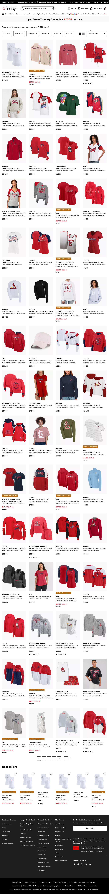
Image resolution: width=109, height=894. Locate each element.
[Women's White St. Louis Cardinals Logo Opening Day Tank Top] (68, 242)
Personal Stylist (42, 847)
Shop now (77, 19)
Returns (4, 839)
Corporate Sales (60, 827)
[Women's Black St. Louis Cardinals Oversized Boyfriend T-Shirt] (95, 674)
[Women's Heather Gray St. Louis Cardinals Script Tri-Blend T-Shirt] (14, 723)
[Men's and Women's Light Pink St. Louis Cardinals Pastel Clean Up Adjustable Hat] (41, 340)
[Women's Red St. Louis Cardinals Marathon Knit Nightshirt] (41, 385)
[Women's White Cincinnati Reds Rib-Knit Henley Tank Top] (9, 781)
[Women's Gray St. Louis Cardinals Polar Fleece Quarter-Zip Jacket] (68, 723)
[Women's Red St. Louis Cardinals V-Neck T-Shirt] (68, 148)
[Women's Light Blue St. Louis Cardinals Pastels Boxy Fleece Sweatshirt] (95, 291)
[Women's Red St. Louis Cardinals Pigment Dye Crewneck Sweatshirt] (68, 54)
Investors (58, 835)
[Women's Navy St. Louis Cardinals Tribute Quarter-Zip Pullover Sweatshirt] (68, 385)
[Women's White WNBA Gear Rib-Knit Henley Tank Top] (45, 781)
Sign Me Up (90, 828)
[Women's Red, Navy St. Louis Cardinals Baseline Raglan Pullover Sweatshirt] (41, 479)
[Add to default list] (15, 774)
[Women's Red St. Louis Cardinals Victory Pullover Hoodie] (95, 528)
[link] (14, 76)
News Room (59, 849)
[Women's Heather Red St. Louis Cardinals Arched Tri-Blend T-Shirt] (41, 576)
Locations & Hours (43, 827)
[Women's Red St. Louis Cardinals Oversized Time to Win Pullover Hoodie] (95, 340)
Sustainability (59, 857)
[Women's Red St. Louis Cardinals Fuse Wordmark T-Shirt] (68, 193)
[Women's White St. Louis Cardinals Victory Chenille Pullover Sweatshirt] (14, 291)
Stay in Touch (42, 851)
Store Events (41, 854)
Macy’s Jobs (59, 845)
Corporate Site (59, 831)
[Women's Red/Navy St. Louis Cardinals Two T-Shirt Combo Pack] (14, 479)
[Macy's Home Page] (9, 8)
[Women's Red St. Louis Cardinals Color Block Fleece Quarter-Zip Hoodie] (68, 528)
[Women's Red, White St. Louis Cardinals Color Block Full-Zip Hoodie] (95, 723)
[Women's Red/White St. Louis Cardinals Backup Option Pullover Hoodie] (41, 674)
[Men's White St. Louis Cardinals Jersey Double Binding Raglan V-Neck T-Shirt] (41, 103)
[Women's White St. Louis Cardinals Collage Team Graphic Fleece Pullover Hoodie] (68, 291)
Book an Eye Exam (43, 862)
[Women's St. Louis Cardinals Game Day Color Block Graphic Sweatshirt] (41, 148)
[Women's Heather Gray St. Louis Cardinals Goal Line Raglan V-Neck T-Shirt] (14, 193)
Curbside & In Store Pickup (46, 824)
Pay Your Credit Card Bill (27, 845)
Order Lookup (6, 831)
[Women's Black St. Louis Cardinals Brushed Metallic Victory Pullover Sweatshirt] (41, 291)
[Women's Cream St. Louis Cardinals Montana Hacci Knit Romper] (41, 723)
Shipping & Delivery (8, 843)
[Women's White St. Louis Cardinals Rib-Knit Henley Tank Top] (14, 54)
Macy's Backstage (43, 835)
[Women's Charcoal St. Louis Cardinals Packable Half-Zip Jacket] (14, 576)
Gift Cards (23, 833)
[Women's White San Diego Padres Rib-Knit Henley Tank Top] (99, 781)
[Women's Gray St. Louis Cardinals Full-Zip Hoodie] (95, 625)
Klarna (4, 827)
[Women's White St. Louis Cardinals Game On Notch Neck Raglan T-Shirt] (95, 148)
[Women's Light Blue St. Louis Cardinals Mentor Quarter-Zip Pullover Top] (95, 479)
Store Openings (42, 858)
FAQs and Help (6, 824)
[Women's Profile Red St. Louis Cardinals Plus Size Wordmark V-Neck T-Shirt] (95, 242)
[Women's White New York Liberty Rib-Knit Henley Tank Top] (81, 781)
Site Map (58, 853)
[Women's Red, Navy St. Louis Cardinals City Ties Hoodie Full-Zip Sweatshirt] (14, 674)
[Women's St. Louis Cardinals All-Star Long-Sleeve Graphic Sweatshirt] (14, 103)
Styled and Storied (61, 860)
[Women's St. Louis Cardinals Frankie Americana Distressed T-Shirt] (14, 242)
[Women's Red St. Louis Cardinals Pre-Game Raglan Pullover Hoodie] (14, 625)
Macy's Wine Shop (43, 843)
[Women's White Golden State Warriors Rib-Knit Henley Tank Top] (27, 781)
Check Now (98, 851)
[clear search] (53, 8)
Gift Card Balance (25, 837)
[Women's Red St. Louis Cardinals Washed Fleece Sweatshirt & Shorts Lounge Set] (41, 528)
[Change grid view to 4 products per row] (80, 34)
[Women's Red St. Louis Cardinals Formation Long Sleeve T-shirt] (14, 528)
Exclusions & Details (87, 851)
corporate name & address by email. (88, 889)
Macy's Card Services (26, 841)
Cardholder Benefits (26, 830)
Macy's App (41, 831)
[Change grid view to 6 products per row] (83, 34)
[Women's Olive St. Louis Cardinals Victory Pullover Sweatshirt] (68, 430)
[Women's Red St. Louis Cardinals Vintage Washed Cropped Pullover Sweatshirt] (14, 385)
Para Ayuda (5, 835)
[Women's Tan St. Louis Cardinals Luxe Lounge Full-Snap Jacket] (41, 54)
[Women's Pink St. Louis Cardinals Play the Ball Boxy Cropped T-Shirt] (41, 430)
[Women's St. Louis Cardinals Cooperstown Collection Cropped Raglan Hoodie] (95, 103)
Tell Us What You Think (44, 866)
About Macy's (59, 824)
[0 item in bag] (105, 8)
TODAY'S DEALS (8, 2)
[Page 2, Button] (70, 758)
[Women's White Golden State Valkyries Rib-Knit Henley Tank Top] (63, 781)
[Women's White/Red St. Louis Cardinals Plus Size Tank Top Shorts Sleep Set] (68, 674)
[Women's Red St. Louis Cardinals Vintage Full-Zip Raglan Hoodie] (95, 193)
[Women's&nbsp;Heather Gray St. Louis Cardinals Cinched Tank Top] (68, 625)
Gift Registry (41, 870)
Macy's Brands (42, 839)
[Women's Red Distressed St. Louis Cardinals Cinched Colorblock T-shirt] (95, 54)
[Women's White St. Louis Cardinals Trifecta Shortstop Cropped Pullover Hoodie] (95, 385)
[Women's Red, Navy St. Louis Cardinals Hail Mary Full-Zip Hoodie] (14, 430)
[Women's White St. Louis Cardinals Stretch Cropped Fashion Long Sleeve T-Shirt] (68, 340)
